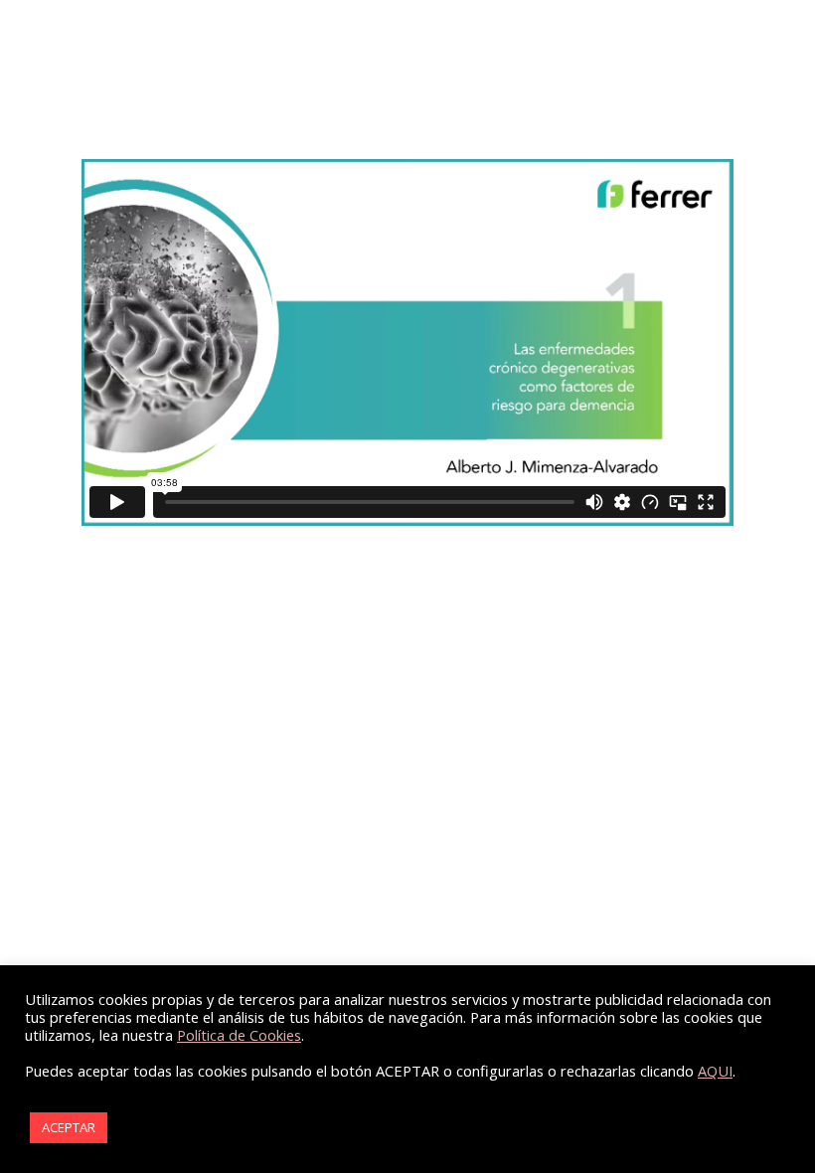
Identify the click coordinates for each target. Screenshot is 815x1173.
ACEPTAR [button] (68, 1127)
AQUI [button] (715, 1071)
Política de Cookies (239, 1035)
